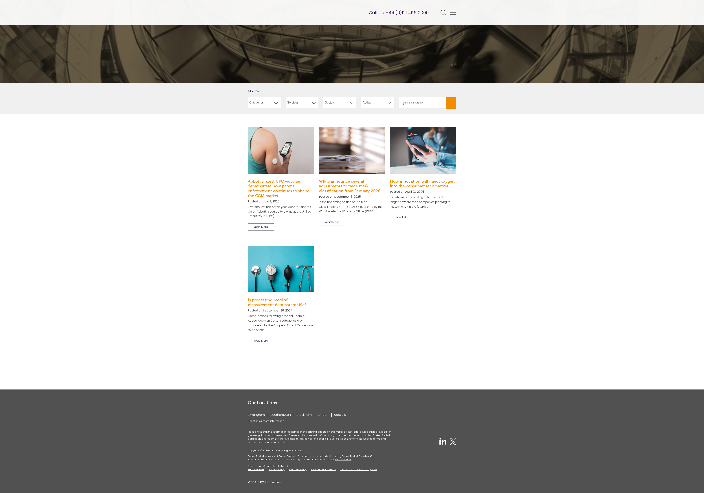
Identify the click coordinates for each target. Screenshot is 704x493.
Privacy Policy (277, 469)
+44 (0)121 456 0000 (407, 13)
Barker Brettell (276, 13)
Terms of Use (343, 459)
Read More (261, 227)
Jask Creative (273, 482)
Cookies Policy (298, 469)
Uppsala (340, 415)
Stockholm (304, 415)
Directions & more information (266, 421)
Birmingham (256, 415)
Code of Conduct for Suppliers (358, 469)
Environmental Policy (323, 469)
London (323, 415)
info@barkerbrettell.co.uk (273, 466)
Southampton (281, 415)
